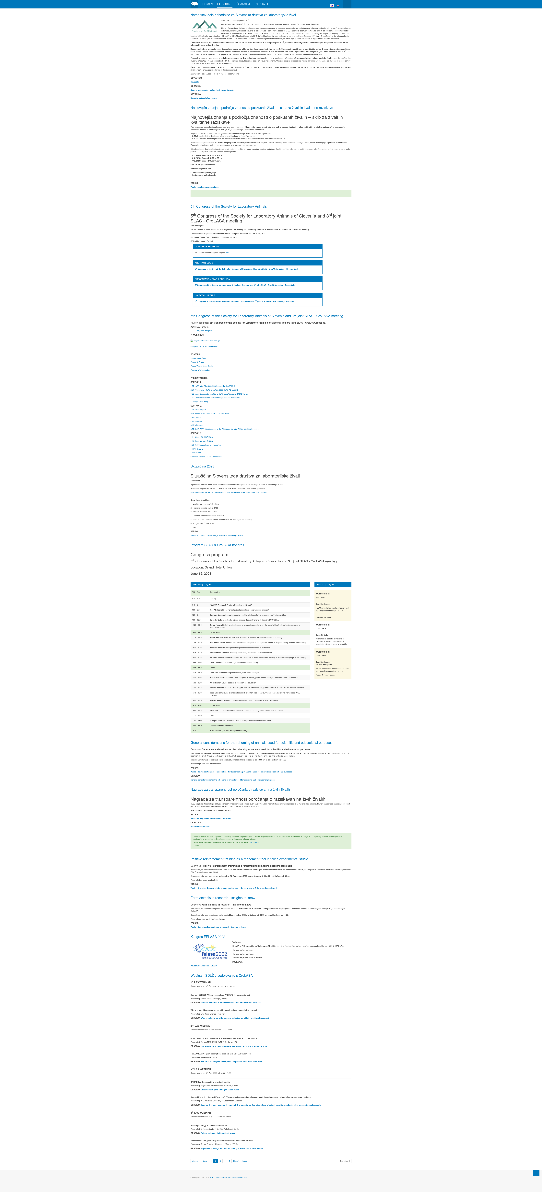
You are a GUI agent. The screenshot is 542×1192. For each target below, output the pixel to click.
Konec (244, 1161)
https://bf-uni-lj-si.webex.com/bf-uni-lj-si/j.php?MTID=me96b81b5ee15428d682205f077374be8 (228, 492)
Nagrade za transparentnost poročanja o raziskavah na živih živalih (240, 789)
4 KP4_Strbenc (197, 448)
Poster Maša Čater (198, 358)
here (227, 252)
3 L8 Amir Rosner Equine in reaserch (206, 445)
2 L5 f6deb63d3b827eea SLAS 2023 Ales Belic (210, 413)
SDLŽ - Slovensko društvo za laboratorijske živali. (229, 1177)
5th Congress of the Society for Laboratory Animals (229, 206)
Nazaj (205, 1161)
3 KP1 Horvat (196, 417)
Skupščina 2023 (202, 466)
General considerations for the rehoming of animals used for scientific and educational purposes (262, 742)
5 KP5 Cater (196, 452)
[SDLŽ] (194, 4)
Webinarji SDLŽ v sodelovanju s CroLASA (222, 975)
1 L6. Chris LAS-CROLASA (202, 437)
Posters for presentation (200, 369)
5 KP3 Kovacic (197, 425)
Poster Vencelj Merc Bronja (202, 366)
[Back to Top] (536, 1173)
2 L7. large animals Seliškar (202, 441)
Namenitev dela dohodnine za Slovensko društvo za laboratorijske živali (244, 14)
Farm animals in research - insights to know (223, 897)
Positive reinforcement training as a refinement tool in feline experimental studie (249, 858)
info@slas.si (254, 842)
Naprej (236, 1161)
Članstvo (244, 4)
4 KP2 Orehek (196, 421)
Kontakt (262, 4)
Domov (207, 4)
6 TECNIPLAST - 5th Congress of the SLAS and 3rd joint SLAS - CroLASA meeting (225, 429)
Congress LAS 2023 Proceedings (204, 346)
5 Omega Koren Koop (199, 401)
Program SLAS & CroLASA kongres (217, 544)
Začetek (195, 1161)
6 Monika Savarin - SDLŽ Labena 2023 (206, 456)
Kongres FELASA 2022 (208, 936)
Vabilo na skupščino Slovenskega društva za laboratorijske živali (217, 535)
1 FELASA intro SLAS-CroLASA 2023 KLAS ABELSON (213, 386)
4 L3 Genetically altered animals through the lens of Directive (215, 397)
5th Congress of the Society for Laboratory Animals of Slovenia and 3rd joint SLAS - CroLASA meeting (267, 315)
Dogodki (224, 4)
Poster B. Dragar (197, 362)
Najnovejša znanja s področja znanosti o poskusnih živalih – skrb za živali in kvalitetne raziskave (262, 107)
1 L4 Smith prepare (198, 409)
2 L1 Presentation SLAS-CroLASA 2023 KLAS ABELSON (214, 389)
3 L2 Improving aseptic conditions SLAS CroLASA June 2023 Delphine (219, 393)
